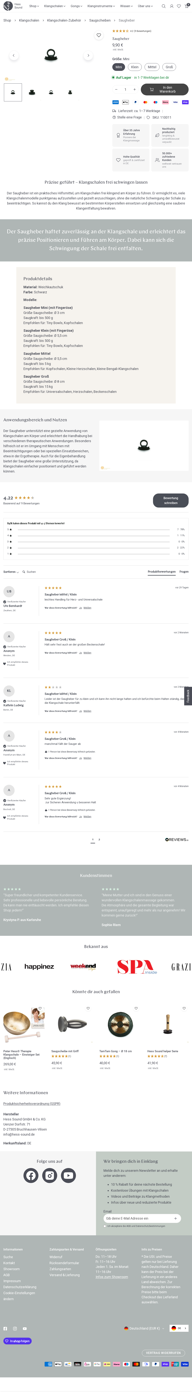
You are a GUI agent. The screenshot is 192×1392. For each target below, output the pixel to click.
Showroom (11, 1269)
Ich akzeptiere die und (136, 1226)
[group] (23, 498)
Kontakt (9, 1263)
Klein (135, 67)
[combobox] (179, 1328)
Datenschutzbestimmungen (150, 1226)
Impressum (12, 1281)
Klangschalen (29, 20)
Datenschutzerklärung (19, 1287)
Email (108, 1211)
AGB (128, 1226)
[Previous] (14, 55)
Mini (119, 67)
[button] (186, 6)
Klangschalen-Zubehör (64, 20)
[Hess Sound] (12, 6)
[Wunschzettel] (179, 6)
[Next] (88, 55)
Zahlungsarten (60, 1269)
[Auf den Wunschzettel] (98, 35)
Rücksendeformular (64, 1263)
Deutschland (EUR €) (145, 1328)
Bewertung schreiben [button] (171, 500)
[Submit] (175, 1218)
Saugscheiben (100, 20)
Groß (169, 67)
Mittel (152, 67)
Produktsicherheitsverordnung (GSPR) (31, 1104)
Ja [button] (80, 608)
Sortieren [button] (9, 572)
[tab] (162, 572)
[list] (51, 55)
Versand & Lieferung (65, 1275)
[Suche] (164, 6)
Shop (7, 20)
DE (179, 1328)
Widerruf (56, 1257)
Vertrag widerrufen (163, 1353)
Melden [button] (87, 608)
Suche (8, 1257)
